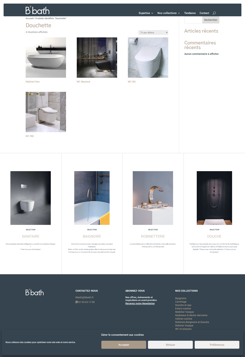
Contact (204, 13)
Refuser (170, 344)
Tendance (190, 13)
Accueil (29, 18)
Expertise (144, 13)
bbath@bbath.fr (85, 297)
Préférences (217, 344)
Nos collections (167, 13)
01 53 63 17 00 (86, 302)
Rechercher (210, 19)
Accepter (123, 344)
